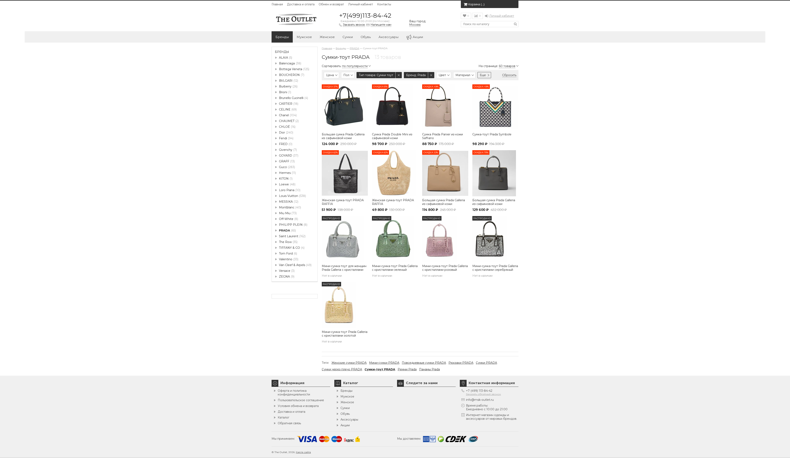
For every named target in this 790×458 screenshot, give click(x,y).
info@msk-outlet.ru (480, 400)
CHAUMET (288, 121)
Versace (286, 271)
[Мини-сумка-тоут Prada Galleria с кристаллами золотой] (345, 305)
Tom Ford (287, 253)
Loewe (287, 184)
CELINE (287, 109)
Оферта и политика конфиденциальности (294, 392)
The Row (288, 242)
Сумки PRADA (486, 363)
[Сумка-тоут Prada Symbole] (495, 107)
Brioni (284, 92)
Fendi (286, 138)
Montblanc (289, 207)
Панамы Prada (429, 369)
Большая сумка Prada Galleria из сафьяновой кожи (343, 136)
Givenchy (287, 150)
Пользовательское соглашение (301, 400)
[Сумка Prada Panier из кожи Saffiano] (445, 107)
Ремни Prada (407, 369)
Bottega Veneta (293, 69)
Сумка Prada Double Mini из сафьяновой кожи (392, 136)
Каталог (283, 417)
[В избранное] (364, 87)
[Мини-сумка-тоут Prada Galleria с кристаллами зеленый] (395, 239)
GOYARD (288, 155)
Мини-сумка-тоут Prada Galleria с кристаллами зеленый (395, 268)
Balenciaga (289, 63)
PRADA (287, 230)
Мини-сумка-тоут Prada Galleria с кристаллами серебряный (495, 268)
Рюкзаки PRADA (460, 363)
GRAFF (286, 161)
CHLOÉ (287, 127)
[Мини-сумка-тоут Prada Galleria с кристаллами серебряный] (495, 239)
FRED (285, 144)
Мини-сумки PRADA (384, 363)
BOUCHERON (291, 75)
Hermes (287, 173)
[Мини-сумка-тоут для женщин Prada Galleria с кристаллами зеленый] (345, 239)
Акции (418, 37)
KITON (285, 178)
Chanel (287, 115)
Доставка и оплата (301, 4)
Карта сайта (303, 452)
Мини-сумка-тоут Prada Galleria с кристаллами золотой (344, 333)
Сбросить (509, 75)
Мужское (304, 37)
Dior (285, 132)
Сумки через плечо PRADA (342, 369)
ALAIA (285, 57)
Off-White (288, 219)
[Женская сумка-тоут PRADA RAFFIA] (345, 173)
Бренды (282, 37)
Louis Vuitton (292, 196)
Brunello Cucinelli (293, 98)
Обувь (366, 37)
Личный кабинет (360, 4)
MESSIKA (288, 201)
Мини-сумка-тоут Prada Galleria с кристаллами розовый (445, 268)
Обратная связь (289, 423)
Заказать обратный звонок (483, 394)
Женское (327, 37)
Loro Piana (289, 190)
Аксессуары (388, 37)
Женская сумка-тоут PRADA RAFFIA (343, 202)
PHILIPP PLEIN (293, 225)
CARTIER (288, 104)
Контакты (384, 4)
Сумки (348, 37)
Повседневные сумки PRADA (424, 363)
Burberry (288, 86)
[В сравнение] (364, 96)
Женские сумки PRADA (349, 363)
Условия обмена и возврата (298, 406)
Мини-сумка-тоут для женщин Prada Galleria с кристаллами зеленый (344, 269)
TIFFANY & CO (291, 248)
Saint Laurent (292, 236)
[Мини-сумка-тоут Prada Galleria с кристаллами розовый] (445, 239)
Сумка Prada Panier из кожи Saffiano (442, 136)
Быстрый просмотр (345, 124)
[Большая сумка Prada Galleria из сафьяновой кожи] (345, 107)
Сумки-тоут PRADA (380, 369)
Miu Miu (287, 213)
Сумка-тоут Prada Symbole (491, 134)
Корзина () (476, 4)
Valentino (288, 259)
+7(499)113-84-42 (365, 15)
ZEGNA (286, 276)
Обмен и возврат (331, 4)
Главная (277, 4)
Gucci (286, 167)
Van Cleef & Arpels (295, 265)
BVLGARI (288, 81)
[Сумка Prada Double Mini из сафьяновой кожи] (395, 107)
